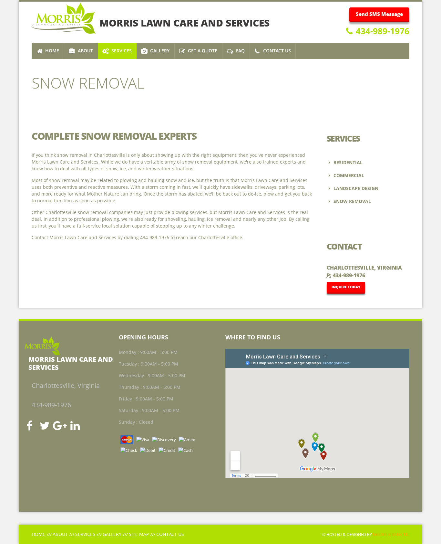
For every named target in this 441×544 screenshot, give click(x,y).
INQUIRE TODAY (346, 286)
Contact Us (170, 534)
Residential (347, 162)
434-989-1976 (381, 31)
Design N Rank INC (391, 534)
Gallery (112, 534)
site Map (139, 534)
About (60, 534)
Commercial (348, 175)
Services (85, 534)
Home (38, 534)
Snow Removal (351, 201)
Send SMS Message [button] (379, 14)
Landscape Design (355, 188)
